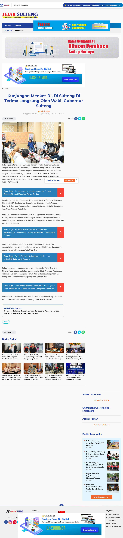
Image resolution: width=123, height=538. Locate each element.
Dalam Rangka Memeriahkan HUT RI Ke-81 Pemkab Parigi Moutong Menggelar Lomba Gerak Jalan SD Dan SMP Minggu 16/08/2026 (95, 465)
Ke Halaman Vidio (101, 400)
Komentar (10, 119)
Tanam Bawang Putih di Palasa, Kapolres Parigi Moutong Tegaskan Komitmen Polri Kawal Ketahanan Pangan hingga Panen (94, 5)
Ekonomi (17, 26)
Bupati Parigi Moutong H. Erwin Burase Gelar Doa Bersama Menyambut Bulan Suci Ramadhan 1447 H (95, 454)
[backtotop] (61, 506)
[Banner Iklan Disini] (61, 525)
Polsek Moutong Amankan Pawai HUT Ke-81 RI (95, 443)
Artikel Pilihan (90, 419)
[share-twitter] (79, 118)
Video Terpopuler (91, 394)
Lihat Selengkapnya (101, 497)
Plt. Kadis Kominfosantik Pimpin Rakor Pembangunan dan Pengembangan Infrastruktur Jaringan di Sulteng (29, 232)
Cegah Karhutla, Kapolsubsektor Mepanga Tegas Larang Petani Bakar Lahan (94, 476)
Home (6, 5)
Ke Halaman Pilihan (101, 425)
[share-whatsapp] (83, 118)
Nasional (19, 31)
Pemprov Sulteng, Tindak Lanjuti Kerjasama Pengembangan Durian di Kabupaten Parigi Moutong (31, 312)
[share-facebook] (76, 118)
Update (70, 180)
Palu (5, 322)
